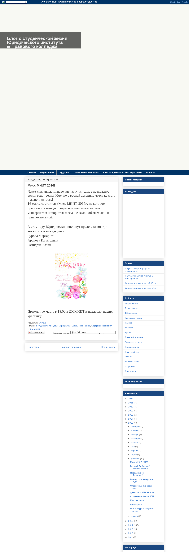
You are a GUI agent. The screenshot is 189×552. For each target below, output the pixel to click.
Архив (128, 332)
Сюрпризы (96, 326)
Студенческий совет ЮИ (142, 496)
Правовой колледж (134, 337)
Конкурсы (53, 326)
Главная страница (71, 347)
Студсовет (64, 172)
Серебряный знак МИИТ (86, 172)
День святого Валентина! (142, 492)
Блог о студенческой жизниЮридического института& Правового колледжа (37, 42)
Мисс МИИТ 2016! (139, 462)
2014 (131, 525)
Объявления (77, 326)
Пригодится (130, 371)
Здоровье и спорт (133, 342)
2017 (131, 419)
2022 (131, 398)
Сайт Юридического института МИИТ (122, 172)
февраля (135, 458)
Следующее (34, 347)
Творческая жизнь (133, 318)
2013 (131, 529)
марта (134, 454)
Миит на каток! (137, 500)
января (134, 516)
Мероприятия (47, 172)
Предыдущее (108, 347)
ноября (135, 430)
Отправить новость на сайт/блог (140, 283)
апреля (135, 450)
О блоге (150, 172)
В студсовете (42, 326)
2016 (131, 423)
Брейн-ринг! (136, 504)
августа (135, 442)
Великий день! (132, 361)
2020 (131, 407)
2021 (131, 403)
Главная (31, 172)
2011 (130, 537)
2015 (131, 521)
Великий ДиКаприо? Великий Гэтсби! (140, 467)
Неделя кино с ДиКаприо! (137, 474)
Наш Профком (132, 352)
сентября (135, 438)
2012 (131, 533)
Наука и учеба (132, 347)
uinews (37, 329)
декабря (135, 426)
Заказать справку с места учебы (140, 288)
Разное (87, 326)
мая (133, 446)
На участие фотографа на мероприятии (137, 269)
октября (135, 434)
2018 (131, 415)
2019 (131, 411)
